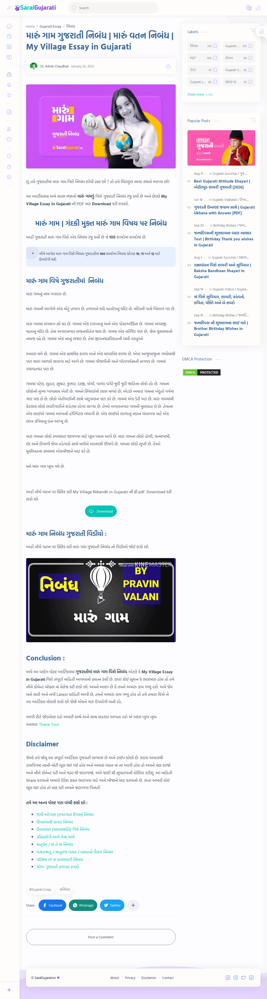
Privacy (130, 977)
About (114, 977)
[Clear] (153, 8)
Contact (168, 977)
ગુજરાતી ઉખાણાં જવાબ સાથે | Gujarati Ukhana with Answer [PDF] (224, 210)
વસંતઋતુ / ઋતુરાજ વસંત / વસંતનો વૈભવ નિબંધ (75, 852)
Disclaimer (148, 977)
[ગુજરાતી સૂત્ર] (247, 173)
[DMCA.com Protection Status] (221, 372)
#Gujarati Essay (40, 889)
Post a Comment (101, 937)
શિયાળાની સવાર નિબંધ (55, 822)
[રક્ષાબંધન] (245, 257)
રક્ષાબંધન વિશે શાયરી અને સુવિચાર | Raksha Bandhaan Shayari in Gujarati (222, 271)
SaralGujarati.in (46, 977)
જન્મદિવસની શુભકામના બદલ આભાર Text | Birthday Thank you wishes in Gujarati (223, 239)
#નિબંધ (65, 889)
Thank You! (49, 724)
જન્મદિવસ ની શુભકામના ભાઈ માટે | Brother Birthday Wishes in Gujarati (221, 329)
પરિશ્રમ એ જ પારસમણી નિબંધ (60, 859)
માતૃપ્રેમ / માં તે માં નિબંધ (55, 844)
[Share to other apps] (133, 905)
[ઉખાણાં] (245, 199)
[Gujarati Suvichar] (226, 173)
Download (105, 511)
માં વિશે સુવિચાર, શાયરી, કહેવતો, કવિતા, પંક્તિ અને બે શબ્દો (219, 300)
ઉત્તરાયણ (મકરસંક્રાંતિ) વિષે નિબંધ (63, 829)
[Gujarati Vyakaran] (225, 199)
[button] (249, 8)
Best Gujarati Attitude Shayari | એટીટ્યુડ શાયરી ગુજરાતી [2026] (222, 184)
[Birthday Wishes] (225, 225)
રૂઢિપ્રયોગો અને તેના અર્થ (56, 837)
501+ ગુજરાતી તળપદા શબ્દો (58, 867)
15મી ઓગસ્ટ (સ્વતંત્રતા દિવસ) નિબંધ (65, 814)
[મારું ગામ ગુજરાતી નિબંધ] (101, 126)
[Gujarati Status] (224, 289)
